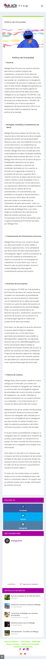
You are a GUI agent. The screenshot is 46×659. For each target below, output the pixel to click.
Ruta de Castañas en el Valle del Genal (25, 596)
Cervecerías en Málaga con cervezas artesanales (24, 614)
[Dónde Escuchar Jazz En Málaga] (7, 624)
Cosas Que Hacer (16, 617)
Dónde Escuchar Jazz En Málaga (23, 623)
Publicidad (36, 641)
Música (20, 607)
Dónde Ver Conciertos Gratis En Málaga (25, 605)
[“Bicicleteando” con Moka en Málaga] (7, 633)
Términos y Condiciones (23, 647)
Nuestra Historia (11, 641)
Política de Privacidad (30, 644)
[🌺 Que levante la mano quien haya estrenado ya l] (23, 563)
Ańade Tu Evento (13, 644)
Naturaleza (14, 598)
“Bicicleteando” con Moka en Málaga (24, 632)
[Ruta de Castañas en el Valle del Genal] (7, 597)
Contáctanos (25, 641)
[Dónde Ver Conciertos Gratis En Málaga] (7, 606)
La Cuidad (14, 607)
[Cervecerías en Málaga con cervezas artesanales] (7, 614)
